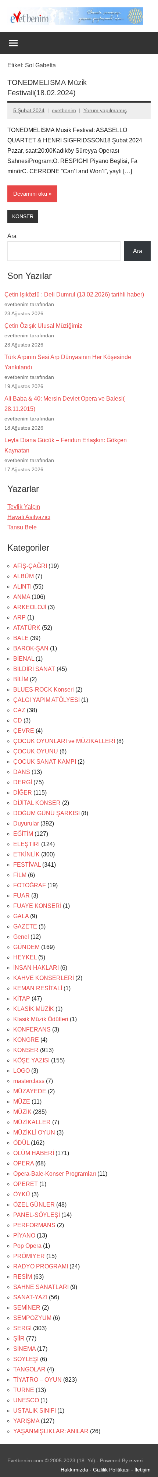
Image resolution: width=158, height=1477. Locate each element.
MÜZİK (22, 1112)
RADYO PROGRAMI (40, 1266)
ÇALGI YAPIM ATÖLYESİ (46, 700)
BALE (21, 638)
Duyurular (26, 823)
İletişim (142, 1470)
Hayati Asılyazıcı (28, 517)
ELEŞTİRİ (26, 844)
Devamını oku (30, 194)
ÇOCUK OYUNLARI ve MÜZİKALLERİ (64, 741)
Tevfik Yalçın (23, 507)
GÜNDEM (26, 947)
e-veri (136, 1460)
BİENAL (23, 659)
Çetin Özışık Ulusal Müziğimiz (43, 326)
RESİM (22, 1277)
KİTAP (21, 998)
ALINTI (22, 586)
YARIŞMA (26, 1421)
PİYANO (24, 1235)
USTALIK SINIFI (34, 1410)
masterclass (28, 1081)
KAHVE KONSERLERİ (43, 978)
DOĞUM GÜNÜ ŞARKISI (46, 813)
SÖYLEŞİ (26, 1359)
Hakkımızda (74, 1470)
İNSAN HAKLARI (36, 968)
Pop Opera (27, 1246)
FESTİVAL (27, 865)
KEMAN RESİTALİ (37, 988)
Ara (12, 236)
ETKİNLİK (26, 854)
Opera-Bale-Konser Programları (54, 1174)
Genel (21, 937)
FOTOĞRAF (29, 885)
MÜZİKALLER (32, 1122)
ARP (19, 617)
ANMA (21, 597)
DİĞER (22, 792)
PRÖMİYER (29, 1256)
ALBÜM (23, 576)
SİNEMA (24, 1349)
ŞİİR (19, 1338)
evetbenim (64, 110)
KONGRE (26, 1040)
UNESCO (26, 1400)
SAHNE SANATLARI (41, 1287)
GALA (21, 916)
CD (17, 720)
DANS (21, 772)
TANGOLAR (29, 1369)
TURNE (23, 1390)
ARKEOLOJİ (29, 607)
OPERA (23, 1163)
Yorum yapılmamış (105, 110)
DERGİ (22, 782)
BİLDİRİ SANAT (34, 669)
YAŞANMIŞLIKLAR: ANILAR (51, 1431)
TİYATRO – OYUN (37, 1380)
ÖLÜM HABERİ (33, 1153)
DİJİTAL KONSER (37, 803)
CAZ (19, 710)
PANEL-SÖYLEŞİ (36, 1215)
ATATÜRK (26, 628)
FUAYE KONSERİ (37, 906)
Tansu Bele (22, 527)
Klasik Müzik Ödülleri (40, 1019)
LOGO (21, 1071)
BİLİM (20, 679)
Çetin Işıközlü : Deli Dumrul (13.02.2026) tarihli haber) (74, 294)
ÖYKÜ (21, 1194)
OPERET (25, 1184)
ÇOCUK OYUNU (35, 751)
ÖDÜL (21, 1143)
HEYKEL (25, 957)
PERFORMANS (34, 1225)
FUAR (21, 895)
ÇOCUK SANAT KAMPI (44, 762)
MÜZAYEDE (29, 1091)
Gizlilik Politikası (111, 1470)
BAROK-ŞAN (31, 648)
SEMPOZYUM (32, 1318)
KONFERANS (32, 1029)
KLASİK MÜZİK (33, 1009)
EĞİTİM (23, 834)
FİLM (19, 875)
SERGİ (22, 1328)
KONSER (22, 216)
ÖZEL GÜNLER (34, 1204)
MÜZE (21, 1101)
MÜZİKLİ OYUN (34, 1132)
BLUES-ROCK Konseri (43, 689)
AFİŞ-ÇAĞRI (30, 566)
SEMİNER (26, 1307)
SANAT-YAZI (30, 1297)
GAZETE (25, 926)
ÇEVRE (23, 731)
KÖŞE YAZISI (31, 1060)
